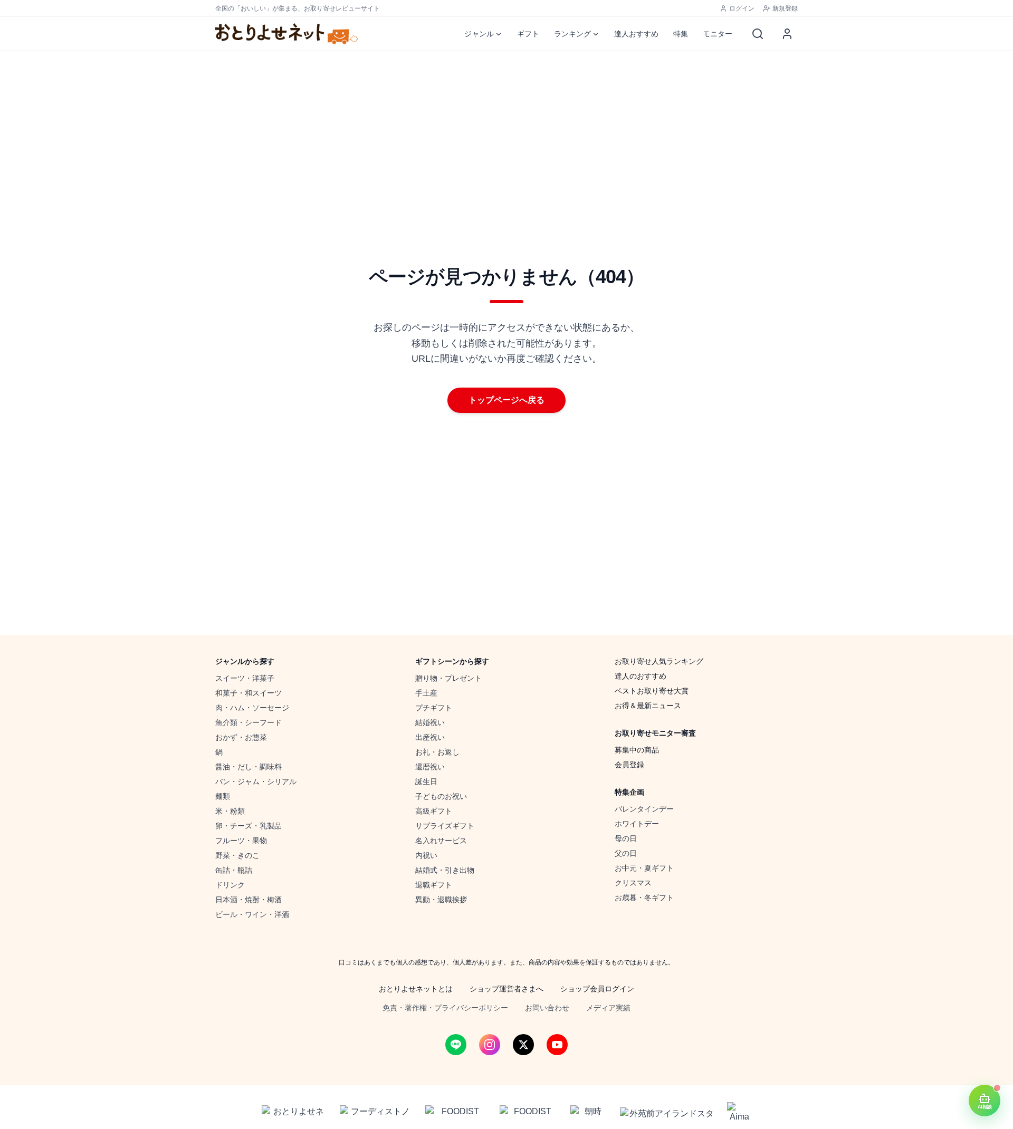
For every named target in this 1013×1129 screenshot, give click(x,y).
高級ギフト (433, 811)
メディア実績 (608, 1007)
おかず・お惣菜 (241, 737)
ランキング (572, 34)
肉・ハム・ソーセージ (252, 707)
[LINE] (455, 1044)
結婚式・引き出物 (444, 870)
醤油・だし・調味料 (248, 767)
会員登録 (629, 764)
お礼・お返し (437, 752)
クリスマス (633, 883)
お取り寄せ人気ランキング (659, 661)
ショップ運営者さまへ (506, 989)
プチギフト (433, 707)
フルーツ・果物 (241, 840)
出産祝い (430, 737)
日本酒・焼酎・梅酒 (248, 899)
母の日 (626, 838)
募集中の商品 (637, 750)
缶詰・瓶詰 (233, 870)
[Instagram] (489, 1044)
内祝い (426, 855)
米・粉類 (230, 811)
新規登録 (785, 8)
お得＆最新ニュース (648, 705)
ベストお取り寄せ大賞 (652, 691)
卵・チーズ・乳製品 (248, 826)
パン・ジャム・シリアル (256, 781)
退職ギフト (433, 885)
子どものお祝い (441, 796)
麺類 (222, 796)
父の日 (626, 853)
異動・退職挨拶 (441, 899)
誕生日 (426, 781)
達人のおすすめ (640, 676)
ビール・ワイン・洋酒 (252, 914)
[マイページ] (787, 33)
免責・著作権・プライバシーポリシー (445, 1007)
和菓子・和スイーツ (248, 693)
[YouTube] (557, 1044)
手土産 (426, 693)
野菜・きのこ (237, 855)
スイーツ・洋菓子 (244, 678)
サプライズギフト (444, 826)
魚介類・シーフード (248, 722)
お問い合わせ (547, 1007)
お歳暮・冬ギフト (644, 897)
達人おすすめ (636, 34)
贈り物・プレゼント (448, 678)
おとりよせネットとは (416, 989)
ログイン (741, 8)
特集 (680, 34)
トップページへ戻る (506, 399)
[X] (523, 1044)
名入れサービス (441, 840)
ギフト (528, 34)
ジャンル (479, 34)
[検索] (757, 33)
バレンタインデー (644, 809)
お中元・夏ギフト (644, 868)
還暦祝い (430, 767)
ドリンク (230, 885)
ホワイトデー (637, 823)
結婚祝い (430, 722)
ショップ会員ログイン (597, 989)
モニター (717, 34)
